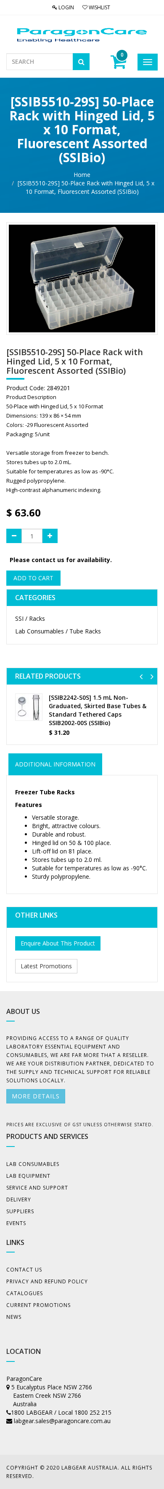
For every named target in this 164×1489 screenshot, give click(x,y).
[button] (141, 676)
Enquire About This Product (58, 943)
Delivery (18, 1199)
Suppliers (20, 1211)
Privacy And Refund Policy (47, 1281)
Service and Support (37, 1187)
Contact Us (24, 1269)
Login (65, 7)
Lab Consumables (32, 1164)
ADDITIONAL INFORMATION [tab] (55, 764)
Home (82, 175)
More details (36, 1096)
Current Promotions (38, 1305)
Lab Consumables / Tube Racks (58, 631)
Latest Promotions (46, 966)
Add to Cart (33, 578)
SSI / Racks (30, 618)
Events (16, 1223)
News (13, 1317)
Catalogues (24, 1293)
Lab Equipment (28, 1175)
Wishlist (98, 7)
